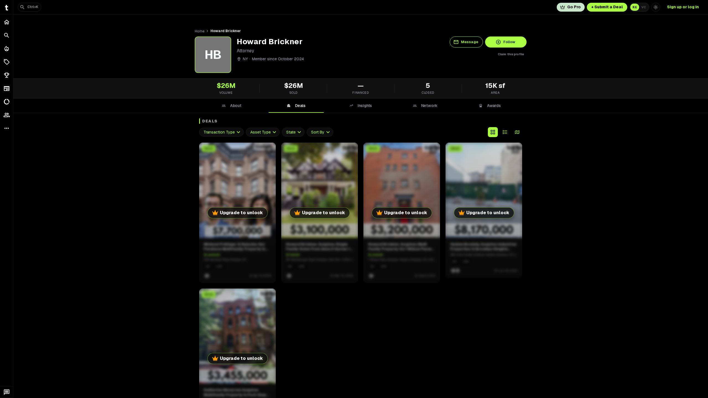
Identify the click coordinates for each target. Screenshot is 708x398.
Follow (509, 42)
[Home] (6, 22)
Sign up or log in (683, 6)
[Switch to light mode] (655, 7)
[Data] (6, 101)
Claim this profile (511, 54)
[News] (6, 88)
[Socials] (6, 115)
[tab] (231, 105)
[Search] (6, 35)
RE (634, 7)
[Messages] (6, 392)
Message (469, 42)
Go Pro (574, 6)
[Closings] (6, 48)
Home (199, 31)
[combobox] (221, 132)
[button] (6, 61)
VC (643, 7)
